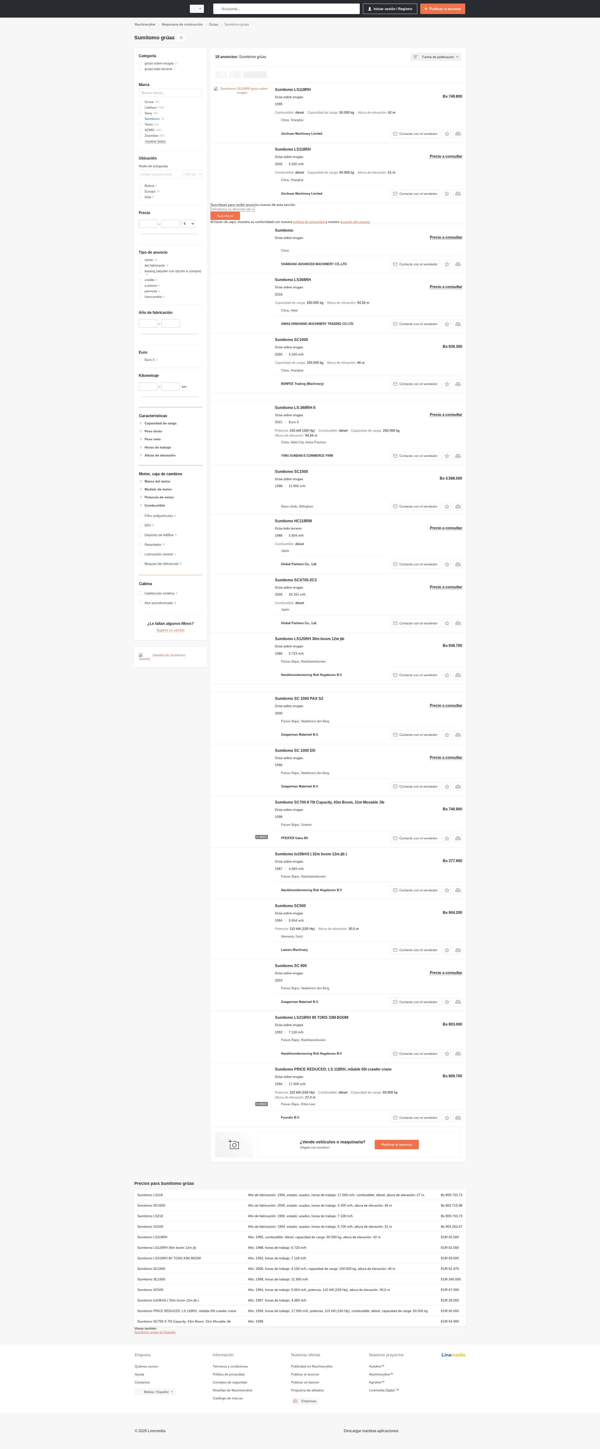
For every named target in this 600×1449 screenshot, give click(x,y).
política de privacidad (309, 222)
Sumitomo (284, 230)
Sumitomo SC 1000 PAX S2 (299, 698)
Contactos (142, 1382)
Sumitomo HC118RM (293, 521)
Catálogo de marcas (228, 1398)
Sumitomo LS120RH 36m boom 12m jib (309, 639)
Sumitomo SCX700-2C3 (296, 580)
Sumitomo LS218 (150, 1216)
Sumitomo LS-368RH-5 (295, 408)
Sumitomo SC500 (290, 906)
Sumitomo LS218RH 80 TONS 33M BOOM (311, 1017)
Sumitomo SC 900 (291, 966)
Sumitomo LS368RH (293, 280)
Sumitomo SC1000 (291, 340)
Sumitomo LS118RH (293, 90)
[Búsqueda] (218, 9)
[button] (446, 133)
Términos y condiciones (230, 1366)
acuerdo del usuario (355, 222)
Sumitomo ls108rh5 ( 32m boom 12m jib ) (311, 854)
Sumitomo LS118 (150, 1195)
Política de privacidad (228, 1374)
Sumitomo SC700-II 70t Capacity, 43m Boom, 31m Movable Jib (329, 802)
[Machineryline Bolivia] (159, 8)
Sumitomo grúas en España (155, 1332)
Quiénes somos (146, 1366)
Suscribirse (225, 216)
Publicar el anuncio (396, 1144)
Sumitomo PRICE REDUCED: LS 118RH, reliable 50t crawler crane (333, 1069)
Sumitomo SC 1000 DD (295, 750)
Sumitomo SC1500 (291, 472)
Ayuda (139, 1374)
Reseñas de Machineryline (232, 1390)
